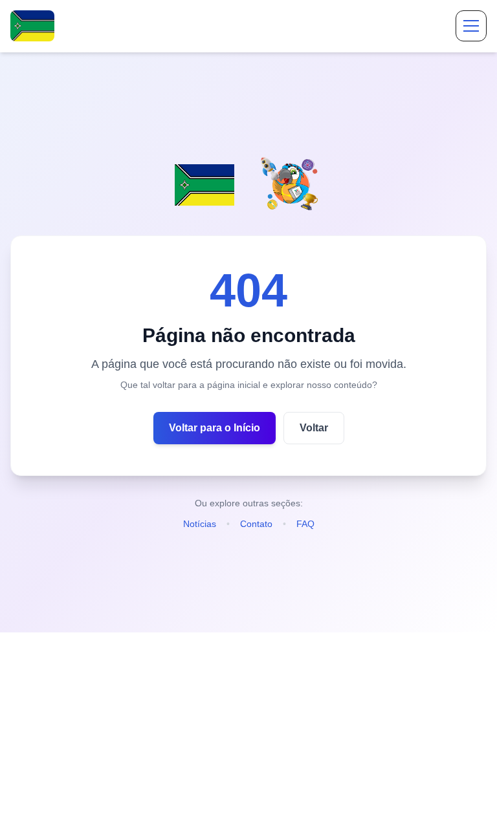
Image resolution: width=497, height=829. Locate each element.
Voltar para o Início (214, 427)
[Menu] (471, 25)
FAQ (305, 524)
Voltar (314, 427)
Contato (256, 524)
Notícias (199, 524)
